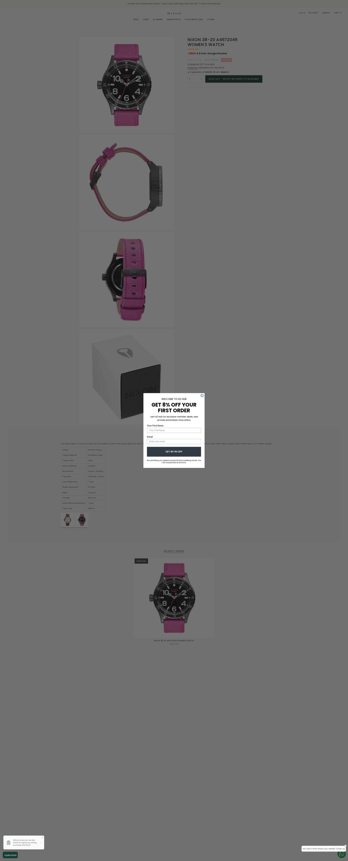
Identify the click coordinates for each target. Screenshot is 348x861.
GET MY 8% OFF (174, 451)
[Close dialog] (202, 395)
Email (150, 437)
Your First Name (155, 426)
